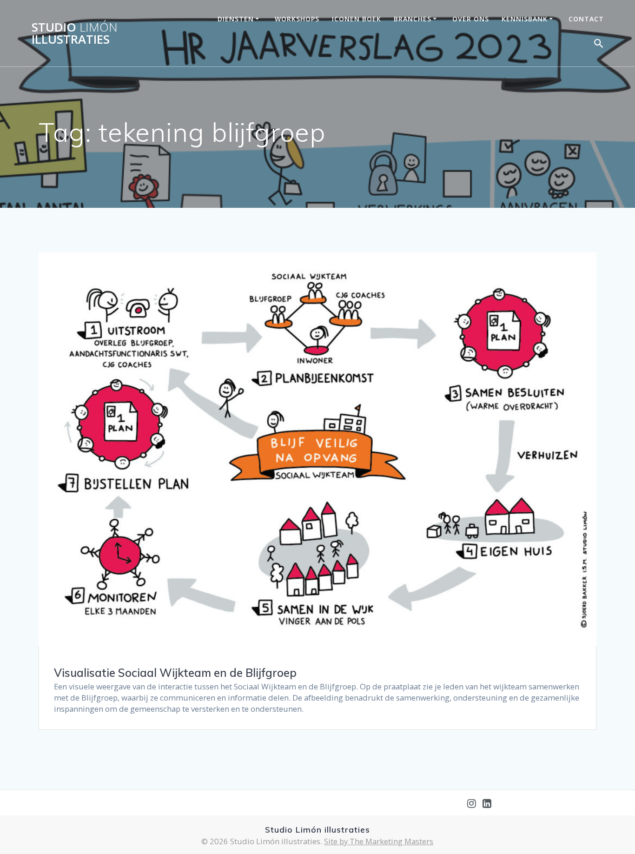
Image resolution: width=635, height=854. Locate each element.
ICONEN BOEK (356, 18)
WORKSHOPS (297, 18)
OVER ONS (470, 18)
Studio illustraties (75, 33)
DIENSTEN (236, 18)
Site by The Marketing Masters (378, 841)
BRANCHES (412, 18)
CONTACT (586, 18)
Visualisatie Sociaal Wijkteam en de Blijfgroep (175, 673)
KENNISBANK (525, 18)
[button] (599, 45)
